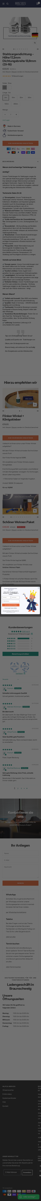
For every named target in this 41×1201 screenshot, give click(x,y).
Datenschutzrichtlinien (7, 611)
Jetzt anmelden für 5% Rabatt (11, 605)
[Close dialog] (39, 588)
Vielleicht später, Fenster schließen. (10, 608)
